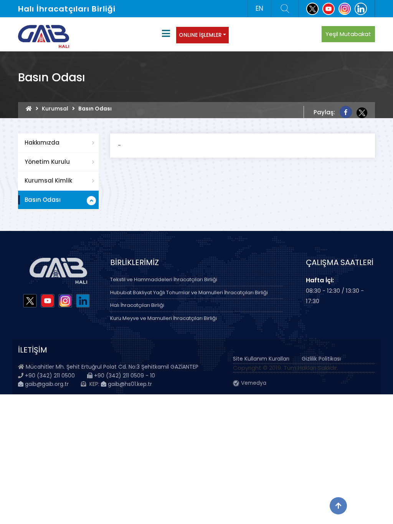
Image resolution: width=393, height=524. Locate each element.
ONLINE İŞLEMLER (200, 35)
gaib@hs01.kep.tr (129, 384)
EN (259, 8)
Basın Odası (43, 200)
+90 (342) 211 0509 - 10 (123, 375)
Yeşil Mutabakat (348, 34)
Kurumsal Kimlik (48, 180)
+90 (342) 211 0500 (50, 375)
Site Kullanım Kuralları (261, 359)
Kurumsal (55, 108)
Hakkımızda (42, 142)
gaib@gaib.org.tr (46, 384)
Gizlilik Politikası (321, 359)
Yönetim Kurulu (47, 162)
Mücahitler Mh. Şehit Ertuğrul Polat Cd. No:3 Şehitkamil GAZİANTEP (112, 367)
